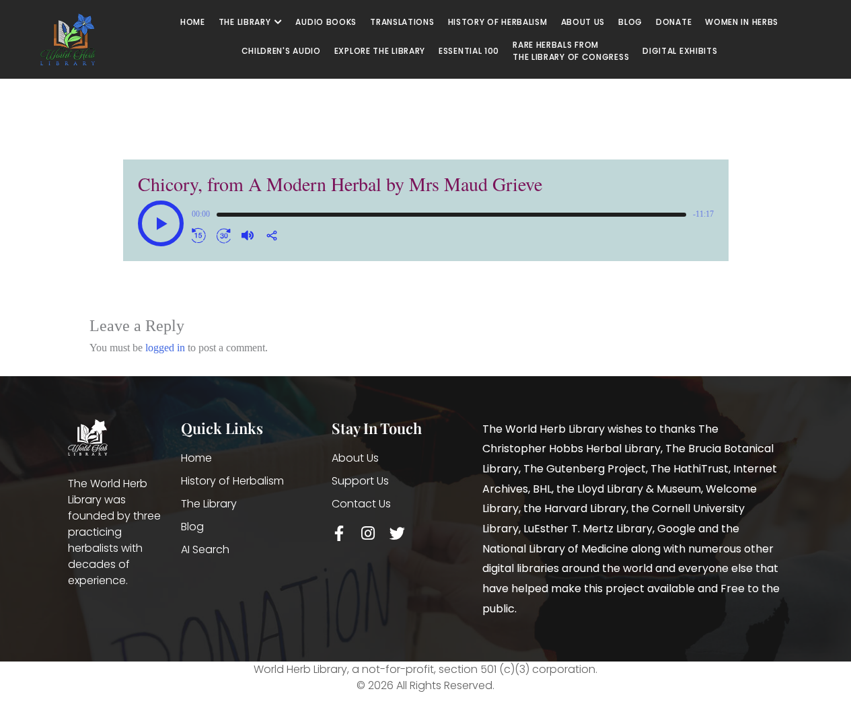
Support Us (360, 481)
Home (196, 458)
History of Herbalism (232, 481)
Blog (192, 526)
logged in (165, 347)
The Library (209, 503)
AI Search (205, 549)
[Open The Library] (278, 22)
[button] (161, 223)
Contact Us (361, 503)
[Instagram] (368, 533)
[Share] (271, 235)
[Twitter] (397, 533)
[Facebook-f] (339, 533)
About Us (355, 458)
